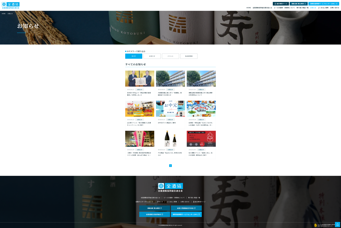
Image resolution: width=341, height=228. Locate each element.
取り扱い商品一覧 (302, 8)
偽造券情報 (189, 56)
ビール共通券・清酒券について (284, 8)
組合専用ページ (282, 4)
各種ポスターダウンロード (145, 202)
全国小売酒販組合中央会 (185, 208)
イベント (170, 56)
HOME (248, 8)
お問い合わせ (334, 8)
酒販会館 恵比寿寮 (297, 4)
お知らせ (313, 8)
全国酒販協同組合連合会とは (262, 8)
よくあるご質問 (323, 8)
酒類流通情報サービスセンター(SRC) (322, 4)
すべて (134, 56)
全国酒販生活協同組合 (153, 214)
